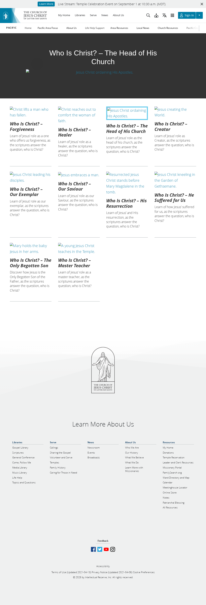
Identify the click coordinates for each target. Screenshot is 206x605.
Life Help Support (94, 28)
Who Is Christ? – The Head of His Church (127, 128)
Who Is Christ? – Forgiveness (26, 126)
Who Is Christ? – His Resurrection (126, 203)
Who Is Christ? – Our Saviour (74, 186)
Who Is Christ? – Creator (170, 126)
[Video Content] (103, 72)
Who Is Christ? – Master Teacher (74, 262)
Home (28, 28)
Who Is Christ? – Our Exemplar (26, 191)
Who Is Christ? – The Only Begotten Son (30, 262)
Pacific (11, 27)
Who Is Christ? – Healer (74, 132)
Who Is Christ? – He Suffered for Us (174, 197)
